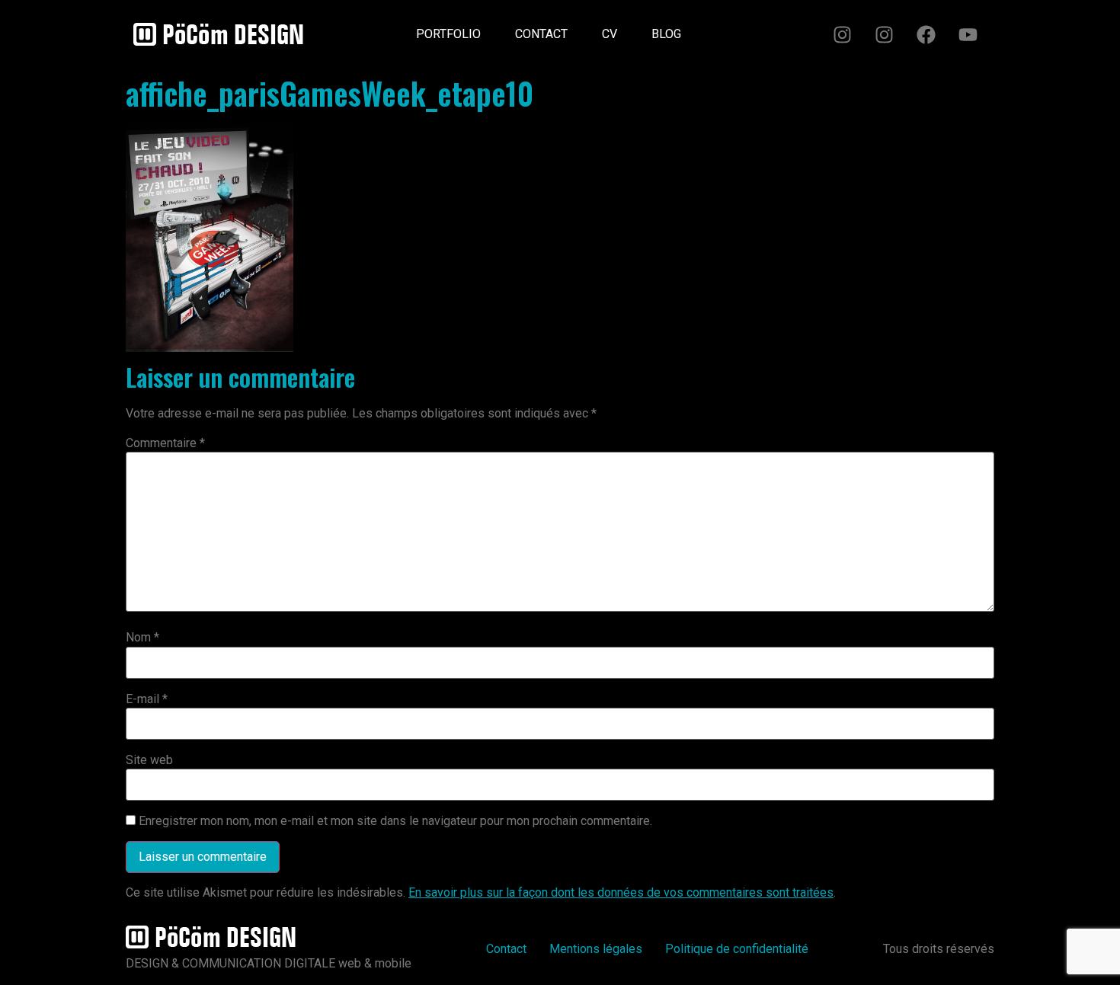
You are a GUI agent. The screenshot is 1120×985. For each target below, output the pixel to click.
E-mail (147, 699)
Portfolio (448, 34)
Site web (149, 760)
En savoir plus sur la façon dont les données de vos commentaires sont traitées (621, 892)
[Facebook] (926, 34)
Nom (142, 638)
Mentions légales (595, 949)
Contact (541, 34)
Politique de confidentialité (736, 949)
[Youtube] (968, 34)
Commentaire (165, 443)
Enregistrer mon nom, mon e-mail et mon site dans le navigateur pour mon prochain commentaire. (395, 821)
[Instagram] (842, 34)
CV (609, 34)
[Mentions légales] (715, 28)
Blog (666, 34)
